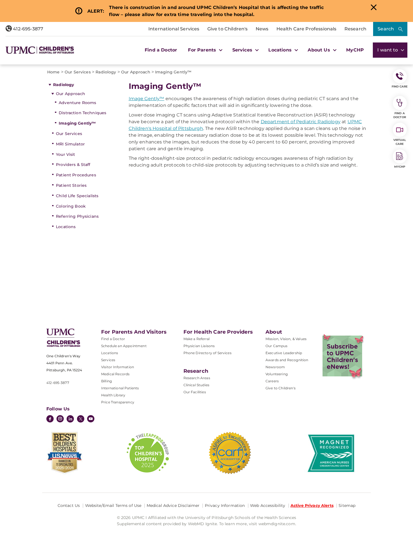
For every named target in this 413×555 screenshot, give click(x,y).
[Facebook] (50, 419)
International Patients (120, 388)
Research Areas (196, 378)
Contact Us (69, 505)
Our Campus (277, 346)
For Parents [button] (202, 50)
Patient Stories (71, 185)
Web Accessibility (267, 505)
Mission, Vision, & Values (286, 339)
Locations (66, 226)
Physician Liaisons (199, 346)
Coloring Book (71, 206)
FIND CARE (400, 86)
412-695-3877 (27, 29)
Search (386, 29)
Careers (272, 381)
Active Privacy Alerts (312, 505)
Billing (106, 381)
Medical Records (115, 374)
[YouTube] (90, 419)
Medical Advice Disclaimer (173, 505)
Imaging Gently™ (77, 123)
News (262, 29)
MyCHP (355, 50)
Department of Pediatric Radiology (301, 121)
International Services (173, 29)
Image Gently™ (146, 98)
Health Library (113, 395)
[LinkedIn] (70, 419)
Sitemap (347, 505)
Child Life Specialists (77, 195)
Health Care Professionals (306, 29)
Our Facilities (194, 392)
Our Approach (70, 93)
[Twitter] (80, 419)
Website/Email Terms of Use (113, 505)
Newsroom (275, 367)
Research (355, 29)
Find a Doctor (161, 50)
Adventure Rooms (77, 102)
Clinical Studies (196, 385)
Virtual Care (399, 142)
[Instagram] (60, 419)
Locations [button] (280, 50)
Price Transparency (117, 402)
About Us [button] (319, 50)
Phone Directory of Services (207, 353)
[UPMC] (40, 50)
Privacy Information (225, 505)
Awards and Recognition (287, 360)
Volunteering (277, 374)
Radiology (63, 84)
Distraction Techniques (82, 112)
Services (108, 360)
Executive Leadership (284, 353)
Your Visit (65, 154)
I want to (388, 50)
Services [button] (243, 50)
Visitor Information (117, 367)
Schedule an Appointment (124, 346)
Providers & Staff (73, 164)
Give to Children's (227, 29)
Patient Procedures (76, 174)
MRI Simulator (70, 144)
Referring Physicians (77, 216)
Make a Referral (196, 339)
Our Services (69, 133)
